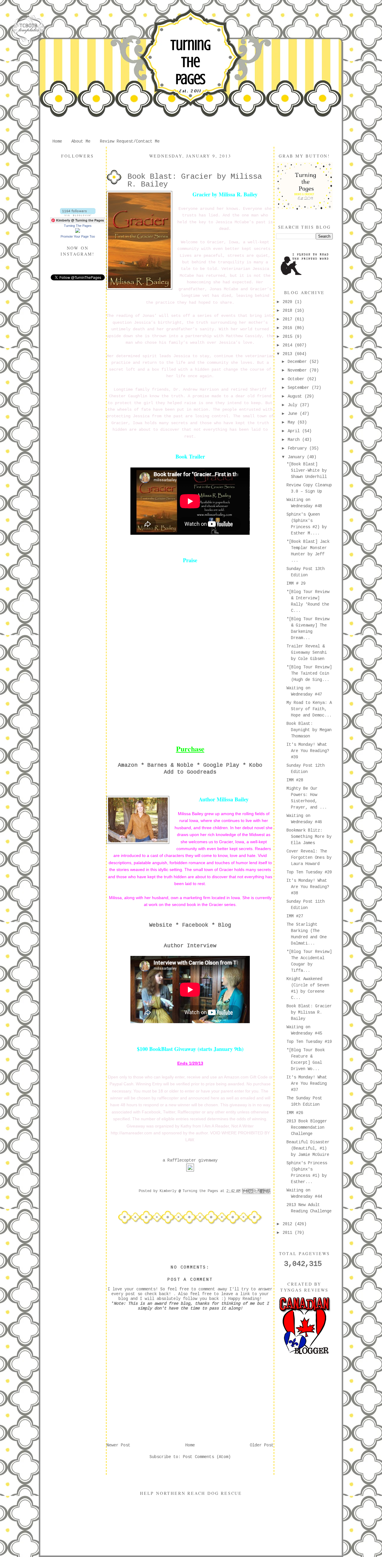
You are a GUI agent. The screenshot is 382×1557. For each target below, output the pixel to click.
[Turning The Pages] (77, 231)
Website (160, 925)
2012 (289, 1224)
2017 (289, 319)
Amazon (128, 765)
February (298, 448)
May (292, 422)
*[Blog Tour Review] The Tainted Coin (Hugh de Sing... (309, 673)
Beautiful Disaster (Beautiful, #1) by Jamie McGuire (307, 1148)
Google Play (221, 765)
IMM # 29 (296, 583)
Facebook (195, 925)
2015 (289, 336)
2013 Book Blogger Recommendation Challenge (306, 1127)
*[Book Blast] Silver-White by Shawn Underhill (306, 470)
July (294, 405)
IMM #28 (294, 780)
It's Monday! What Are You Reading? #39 (307, 751)
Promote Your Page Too (78, 236)
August (296, 396)
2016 (289, 328)
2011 (289, 1232)
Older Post (262, 1445)
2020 (289, 302)
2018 (289, 310)
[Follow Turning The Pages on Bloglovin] (78, 215)
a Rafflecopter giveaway (190, 1160)
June (294, 413)
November (298, 370)
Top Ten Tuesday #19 (309, 1041)
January (297, 457)
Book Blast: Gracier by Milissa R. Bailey (309, 1012)
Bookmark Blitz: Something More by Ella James (309, 836)
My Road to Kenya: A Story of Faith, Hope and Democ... (309, 709)
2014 (289, 345)
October (297, 379)
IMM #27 (294, 916)
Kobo (255, 765)
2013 (289, 354)
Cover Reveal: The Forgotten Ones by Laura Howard (309, 857)
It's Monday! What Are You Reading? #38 (307, 887)
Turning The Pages (190, 62)
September (300, 387)
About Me (80, 141)
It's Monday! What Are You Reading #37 (306, 1083)
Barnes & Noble (170, 765)
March (295, 439)
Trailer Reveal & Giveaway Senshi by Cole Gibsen (306, 652)
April (295, 431)
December (298, 361)
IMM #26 (294, 1112)
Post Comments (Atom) (207, 1456)
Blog (224, 925)
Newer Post (118, 1445)
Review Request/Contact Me (130, 141)
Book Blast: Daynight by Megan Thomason (309, 730)
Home (57, 141)
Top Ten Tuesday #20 (309, 872)
